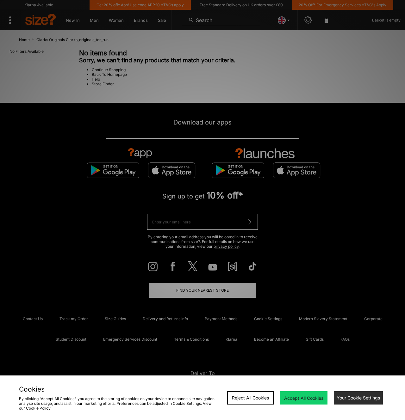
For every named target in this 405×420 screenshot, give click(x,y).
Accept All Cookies (303, 398)
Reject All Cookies (250, 397)
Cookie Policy (38, 408)
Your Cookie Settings (358, 397)
